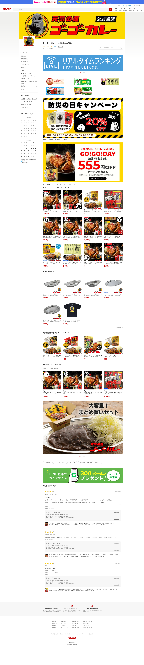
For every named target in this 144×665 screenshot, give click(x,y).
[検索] (110, 9)
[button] (138, 6)
